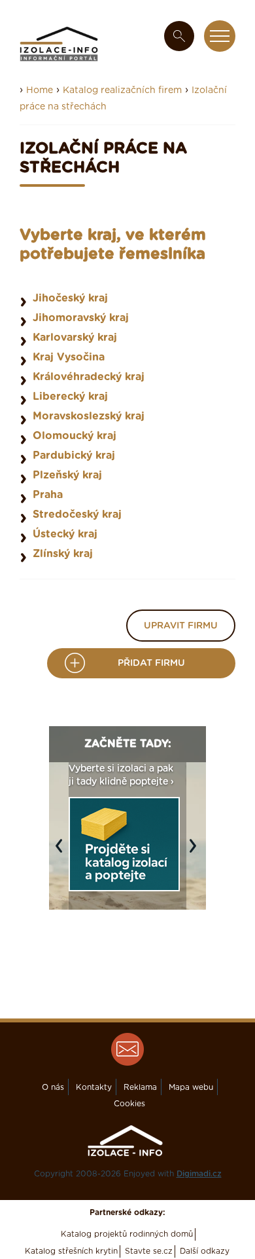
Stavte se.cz (149, 1251)
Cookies (129, 1104)
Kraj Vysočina (69, 357)
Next (196, 852)
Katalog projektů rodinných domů (127, 1234)
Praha (48, 495)
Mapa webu (191, 1087)
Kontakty (94, 1087)
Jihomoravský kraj (81, 318)
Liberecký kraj (70, 396)
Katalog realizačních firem (122, 90)
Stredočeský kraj (77, 514)
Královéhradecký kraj (88, 377)
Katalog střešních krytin (71, 1251)
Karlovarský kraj (75, 337)
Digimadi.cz (199, 1174)
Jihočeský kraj (70, 298)
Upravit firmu (181, 625)
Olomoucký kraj (74, 436)
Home (39, 90)
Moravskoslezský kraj (88, 416)
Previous (62, 852)
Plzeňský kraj (67, 475)
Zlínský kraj (63, 554)
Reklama (140, 1087)
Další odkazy (205, 1251)
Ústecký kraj (65, 534)
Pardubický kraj (74, 455)
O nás (53, 1087)
